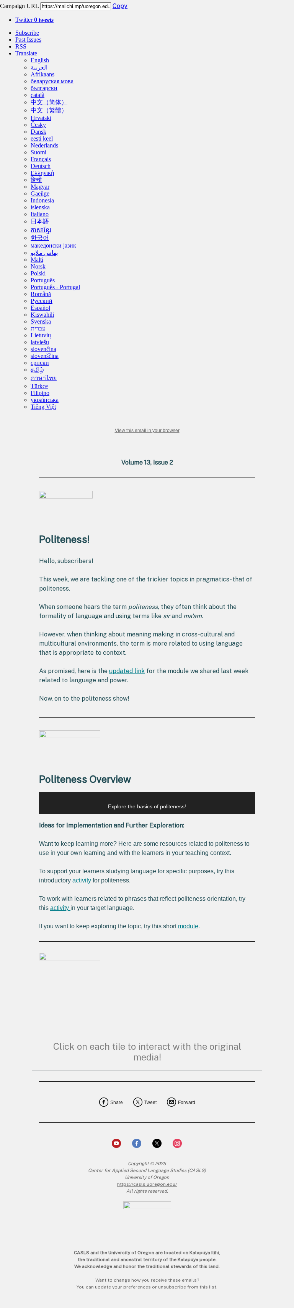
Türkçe (39, 386)
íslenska (40, 207)
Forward (186, 1102)
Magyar (40, 186)
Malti (37, 259)
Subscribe (27, 32)
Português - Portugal (55, 287)
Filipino (40, 393)
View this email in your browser (147, 430)
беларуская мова (52, 81)
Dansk (38, 131)
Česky (38, 124)
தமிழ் (37, 369)
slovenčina (43, 349)
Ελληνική (42, 173)
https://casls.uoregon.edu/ (147, 1184)
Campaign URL (19, 6)
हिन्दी (36, 179)
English (40, 60)
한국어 (40, 238)
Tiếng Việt (43, 406)
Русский (41, 301)
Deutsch (41, 166)
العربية (39, 67)
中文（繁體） (49, 110)
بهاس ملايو (44, 252)
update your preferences (123, 1287)
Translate (26, 53)
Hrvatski (41, 118)
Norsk (38, 266)
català (37, 95)
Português (43, 280)
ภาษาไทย (44, 378)
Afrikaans (42, 74)
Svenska (41, 321)
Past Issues (28, 39)
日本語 (40, 221)
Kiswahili (42, 314)
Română (41, 294)
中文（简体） (49, 102)
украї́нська (45, 400)
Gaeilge (40, 193)
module (188, 926)
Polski (38, 273)
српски (40, 362)
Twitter (34, 19)
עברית (38, 328)
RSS (20, 46)
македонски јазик (53, 245)
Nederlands (44, 145)
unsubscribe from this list (187, 1287)
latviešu (40, 342)
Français (41, 159)
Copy (120, 6)
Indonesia (42, 200)
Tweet (150, 1102)
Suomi (38, 152)
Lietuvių (41, 335)
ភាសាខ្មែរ (41, 230)
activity (81, 880)
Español (40, 307)
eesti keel (42, 138)
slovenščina (45, 356)
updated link (127, 671)
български (44, 88)
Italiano (40, 214)
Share (116, 1102)
